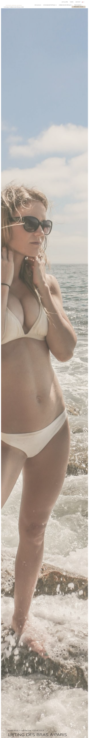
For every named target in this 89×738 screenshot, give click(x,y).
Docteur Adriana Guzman (14, 5)
